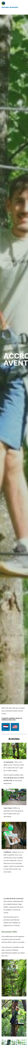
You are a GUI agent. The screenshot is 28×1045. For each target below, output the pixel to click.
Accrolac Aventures (10, 7)
